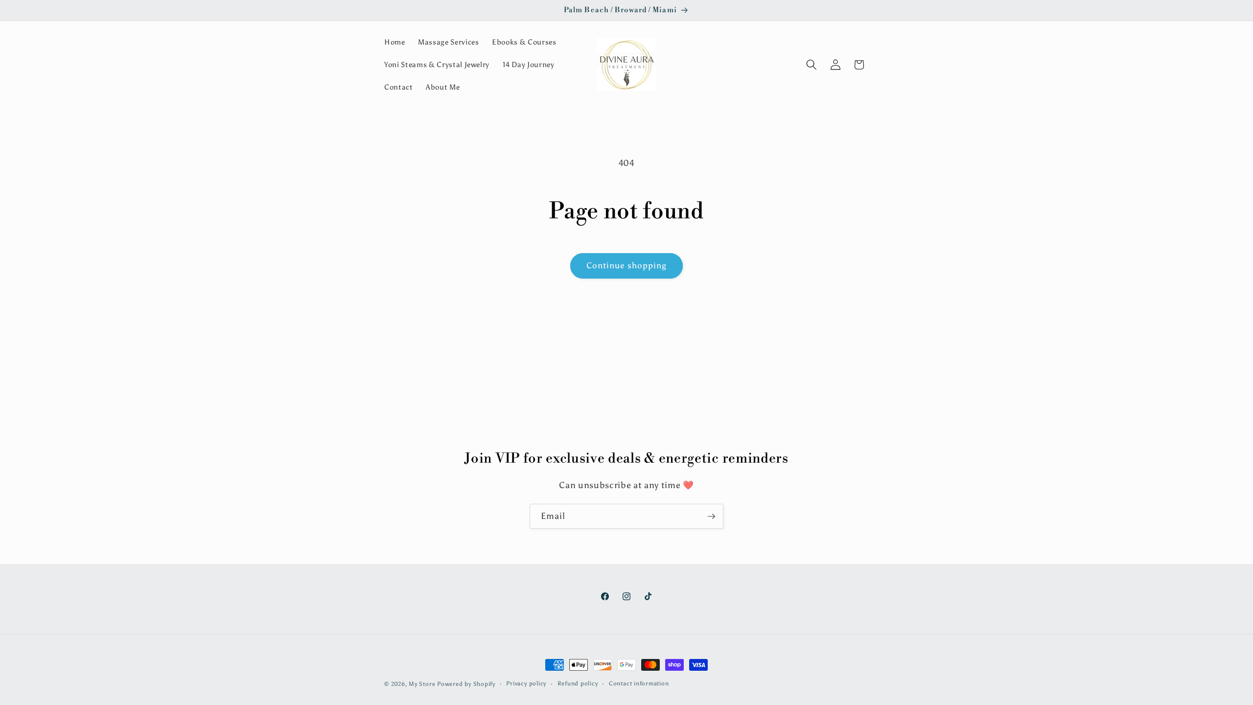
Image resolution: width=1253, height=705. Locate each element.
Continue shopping (626, 265)
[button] (811, 64)
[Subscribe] (711, 516)
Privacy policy (526, 683)
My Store (422, 684)
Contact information (639, 683)
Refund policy (577, 683)
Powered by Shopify (466, 684)
